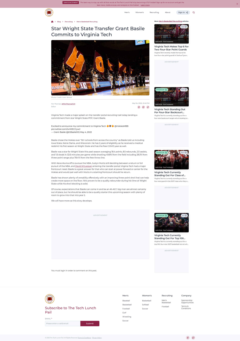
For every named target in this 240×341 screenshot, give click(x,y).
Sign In (181, 12)
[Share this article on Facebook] (138, 107)
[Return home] (52, 22)
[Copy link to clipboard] (147, 107)
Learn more (145, 5)
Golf (124, 313)
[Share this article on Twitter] (143, 107)
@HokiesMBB (121, 126)
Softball (145, 305)
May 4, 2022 (86, 132)
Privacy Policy (97, 338)
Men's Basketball (166, 301)
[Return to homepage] (49, 12)
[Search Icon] (193, 12)
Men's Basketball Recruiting (87, 22)
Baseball (126, 301)
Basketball (127, 305)
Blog (59, 22)
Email (48, 319)
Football (126, 309)
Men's (127, 12)
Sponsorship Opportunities (187, 301)
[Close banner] (237, 4)
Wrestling (126, 317)
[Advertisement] (100, 234)
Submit (90, 323)
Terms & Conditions (186, 307)
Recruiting (154, 12)
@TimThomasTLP (68, 104)
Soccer (125, 321)
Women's (140, 12)
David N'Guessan (83, 166)
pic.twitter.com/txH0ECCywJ (65, 129)
